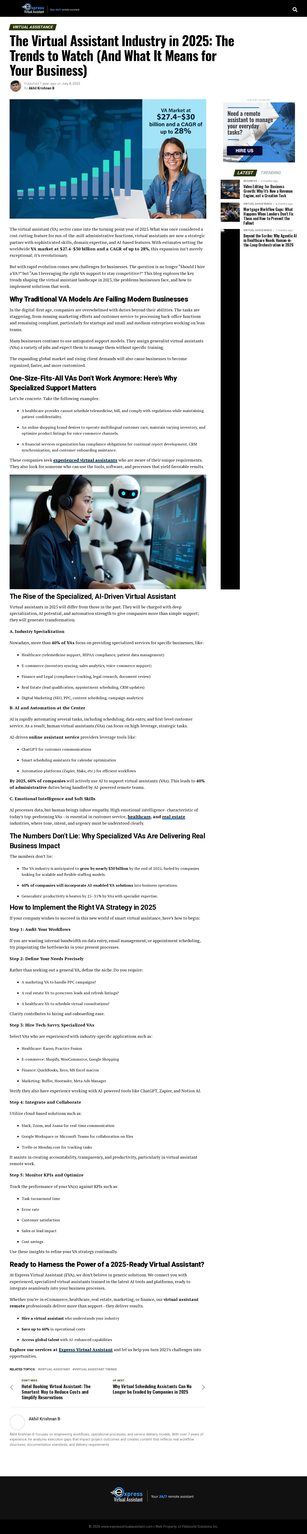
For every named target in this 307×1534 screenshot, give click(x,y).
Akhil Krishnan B (41, 88)
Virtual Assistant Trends (95, 1369)
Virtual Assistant (55, 1369)
